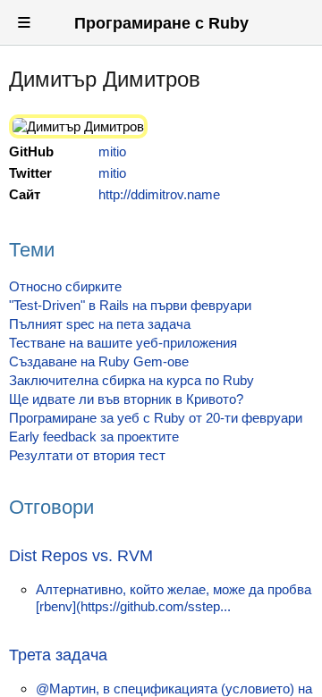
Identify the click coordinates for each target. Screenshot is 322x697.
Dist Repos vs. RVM (81, 556)
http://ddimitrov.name (159, 194)
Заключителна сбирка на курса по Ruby (131, 380)
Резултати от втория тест (87, 455)
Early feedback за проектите (94, 436)
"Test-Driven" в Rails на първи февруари (130, 305)
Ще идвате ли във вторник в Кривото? (126, 399)
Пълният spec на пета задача (100, 324)
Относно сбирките (65, 286)
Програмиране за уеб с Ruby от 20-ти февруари (155, 417)
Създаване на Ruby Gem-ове (99, 361)
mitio (112, 151)
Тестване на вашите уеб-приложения (123, 342)
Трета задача (58, 655)
